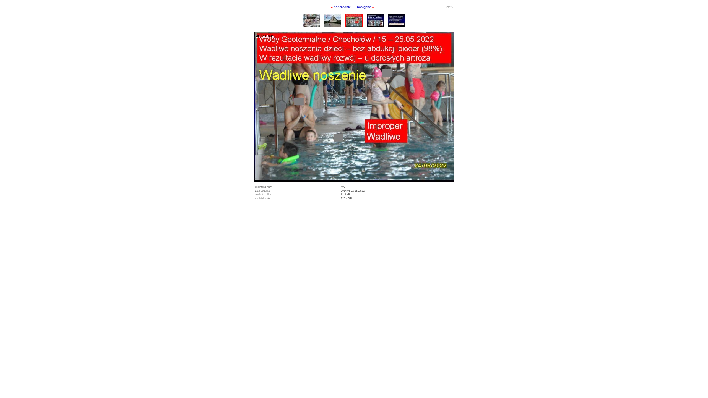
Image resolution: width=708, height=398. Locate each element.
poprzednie (342, 7)
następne (364, 7)
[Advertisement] (64, 216)
